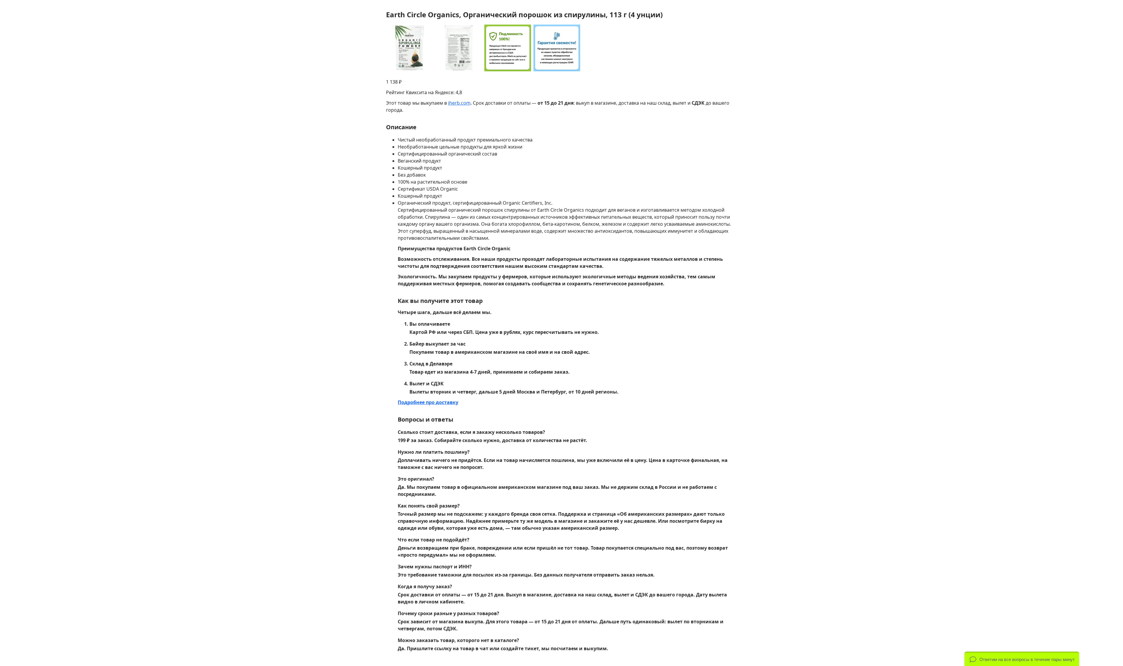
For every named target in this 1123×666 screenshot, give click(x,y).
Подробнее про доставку (428, 402)
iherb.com (459, 103)
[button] (1021, 659)
